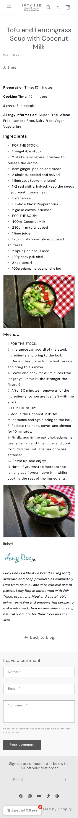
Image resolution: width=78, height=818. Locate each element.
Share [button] (12, 67)
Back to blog (42, 637)
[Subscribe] (64, 780)
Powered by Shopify (53, 809)
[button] (8, 7)
